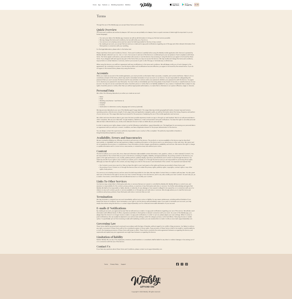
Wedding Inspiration (117, 5)
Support (123, 264)
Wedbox (127, 5)
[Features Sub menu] (109, 5)
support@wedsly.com (156, 125)
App (99, 5)
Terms (106, 264)
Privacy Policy (114, 264)
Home (94, 5)
